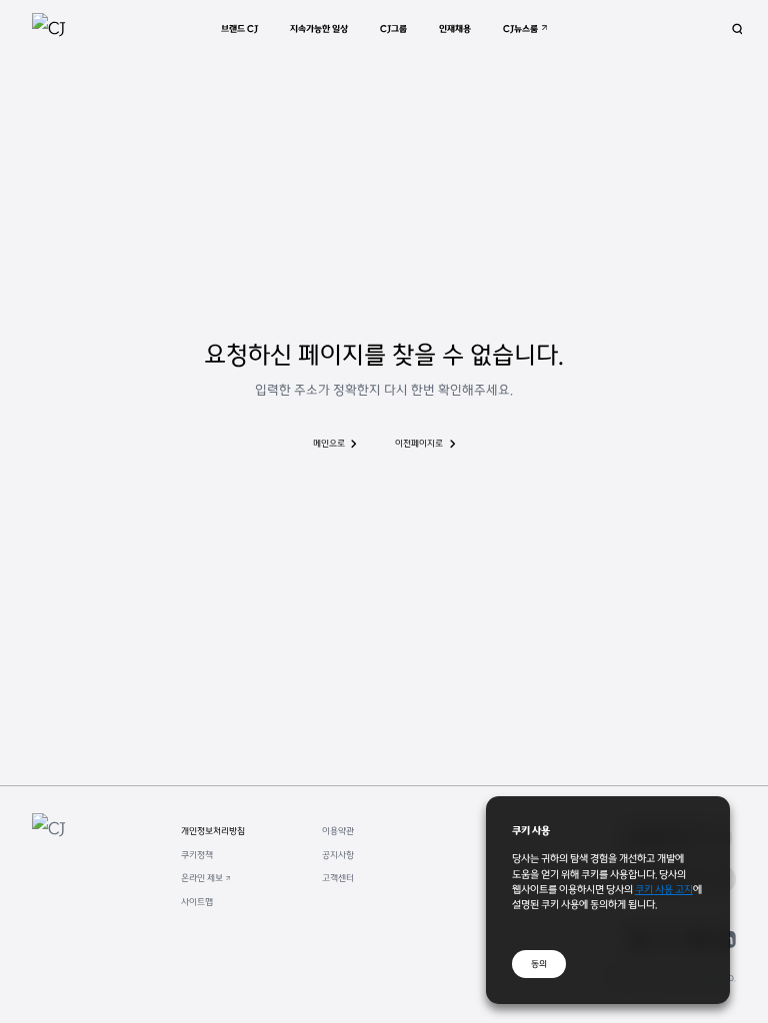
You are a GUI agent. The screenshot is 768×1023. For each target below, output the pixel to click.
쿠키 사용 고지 (664, 888)
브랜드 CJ (239, 28)
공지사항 (338, 854)
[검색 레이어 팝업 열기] (737, 29)
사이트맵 (197, 901)
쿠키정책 (197, 854)
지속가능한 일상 (319, 28)
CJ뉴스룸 (520, 28)
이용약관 (338, 830)
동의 (539, 963)
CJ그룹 (393, 28)
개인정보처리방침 (213, 830)
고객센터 (338, 877)
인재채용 (455, 28)
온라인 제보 (202, 877)
